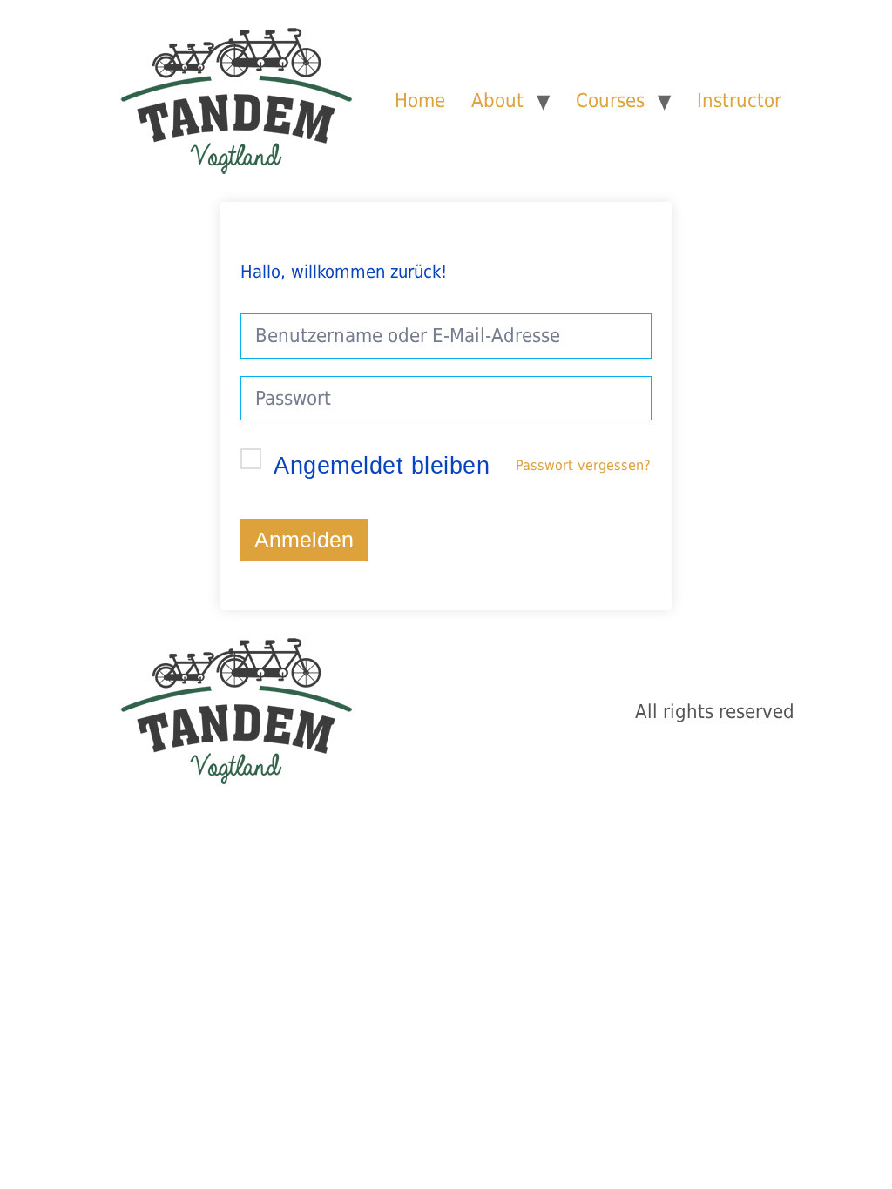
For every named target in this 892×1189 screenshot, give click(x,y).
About (497, 100)
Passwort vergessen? (583, 465)
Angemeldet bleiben (382, 466)
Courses (610, 100)
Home (420, 100)
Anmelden (304, 540)
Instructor (739, 100)
